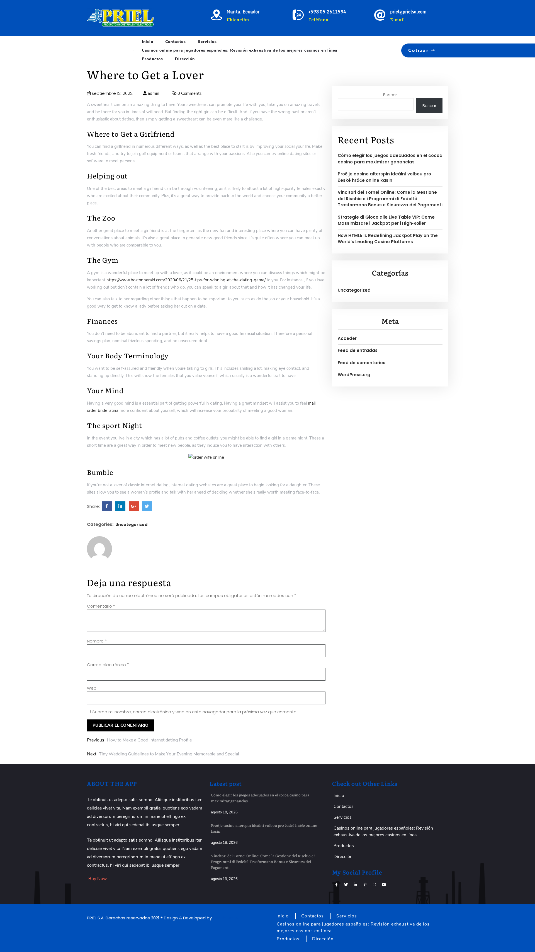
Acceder (347, 338)
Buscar (390, 95)
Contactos (175, 41)
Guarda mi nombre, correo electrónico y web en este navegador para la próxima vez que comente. (194, 712)
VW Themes (225, 918)
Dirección (185, 59)
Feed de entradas (358, 350)
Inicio (147, 41)
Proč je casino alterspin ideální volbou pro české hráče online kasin (384, 177)
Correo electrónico (108, 665)
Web (91, 688)
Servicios (207, 41)
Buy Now (97, 879)
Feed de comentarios (361, 363)
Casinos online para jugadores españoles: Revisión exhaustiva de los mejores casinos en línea (239, 50)
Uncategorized (131, 524)
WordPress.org (354, 375)
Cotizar (419, 50)
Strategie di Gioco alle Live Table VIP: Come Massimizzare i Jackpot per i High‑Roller (386, 220)
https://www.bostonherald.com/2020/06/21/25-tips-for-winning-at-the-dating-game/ (186, 280)
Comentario (101, 606)
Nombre (97, 641)
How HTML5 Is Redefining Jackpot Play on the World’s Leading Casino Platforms (388, 239)
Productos (152, 59)
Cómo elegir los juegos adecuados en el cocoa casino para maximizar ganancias (390, 159)
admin (153, 93)
